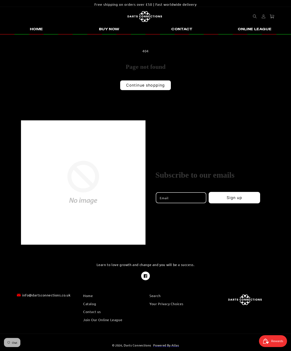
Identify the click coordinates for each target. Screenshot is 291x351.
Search (155, 295)
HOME (36, 29)
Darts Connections (137, 345)
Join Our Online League (102, 319)
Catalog (89, 303)
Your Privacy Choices (166, 303)
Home (88, 295)
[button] (254, 16)
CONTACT (181, 29)
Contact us (92, 311)
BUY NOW (109, 29)
